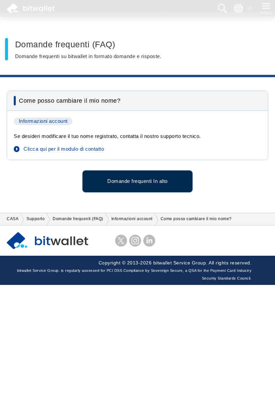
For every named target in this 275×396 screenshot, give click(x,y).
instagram (135, 241)
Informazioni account (43, 121)
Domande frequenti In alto (137, 181)
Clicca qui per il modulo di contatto (63, 149)
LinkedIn (149, 241)
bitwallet (31, 8)
